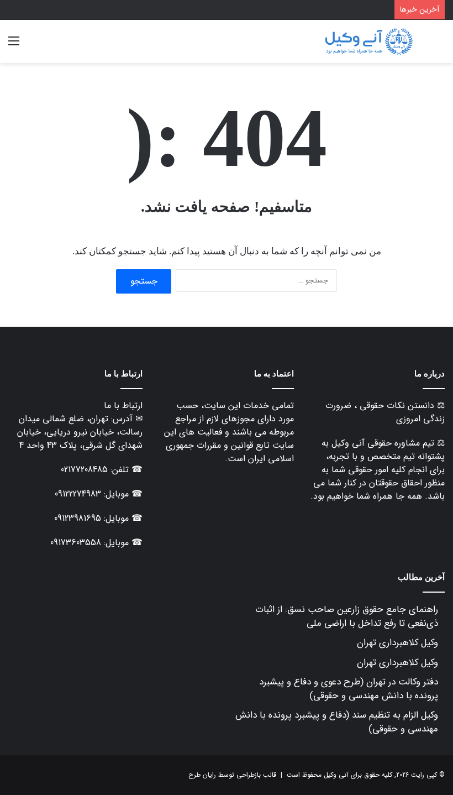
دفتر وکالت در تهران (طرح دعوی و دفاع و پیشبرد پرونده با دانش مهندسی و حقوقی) (348, 688)
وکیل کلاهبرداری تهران (397, 642)
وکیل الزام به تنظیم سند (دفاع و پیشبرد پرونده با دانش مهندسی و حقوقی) (336, 722)
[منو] (13, 45)
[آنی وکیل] (368, 41)
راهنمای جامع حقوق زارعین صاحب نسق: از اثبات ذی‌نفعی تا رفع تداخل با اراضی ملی (346, 616)
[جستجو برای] (439, 45)
